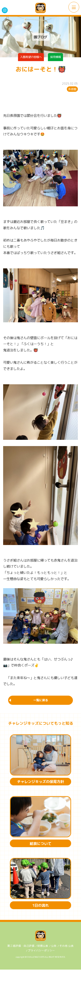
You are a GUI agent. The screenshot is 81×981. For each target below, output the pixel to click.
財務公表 (42, 946)
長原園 (72, 89)
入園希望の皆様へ (31, 57)
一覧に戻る (40, 700)
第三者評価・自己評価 (20, 946)
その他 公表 (66, 946)
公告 (53, 946)
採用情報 (55, 57)
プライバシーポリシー (41, 950)
